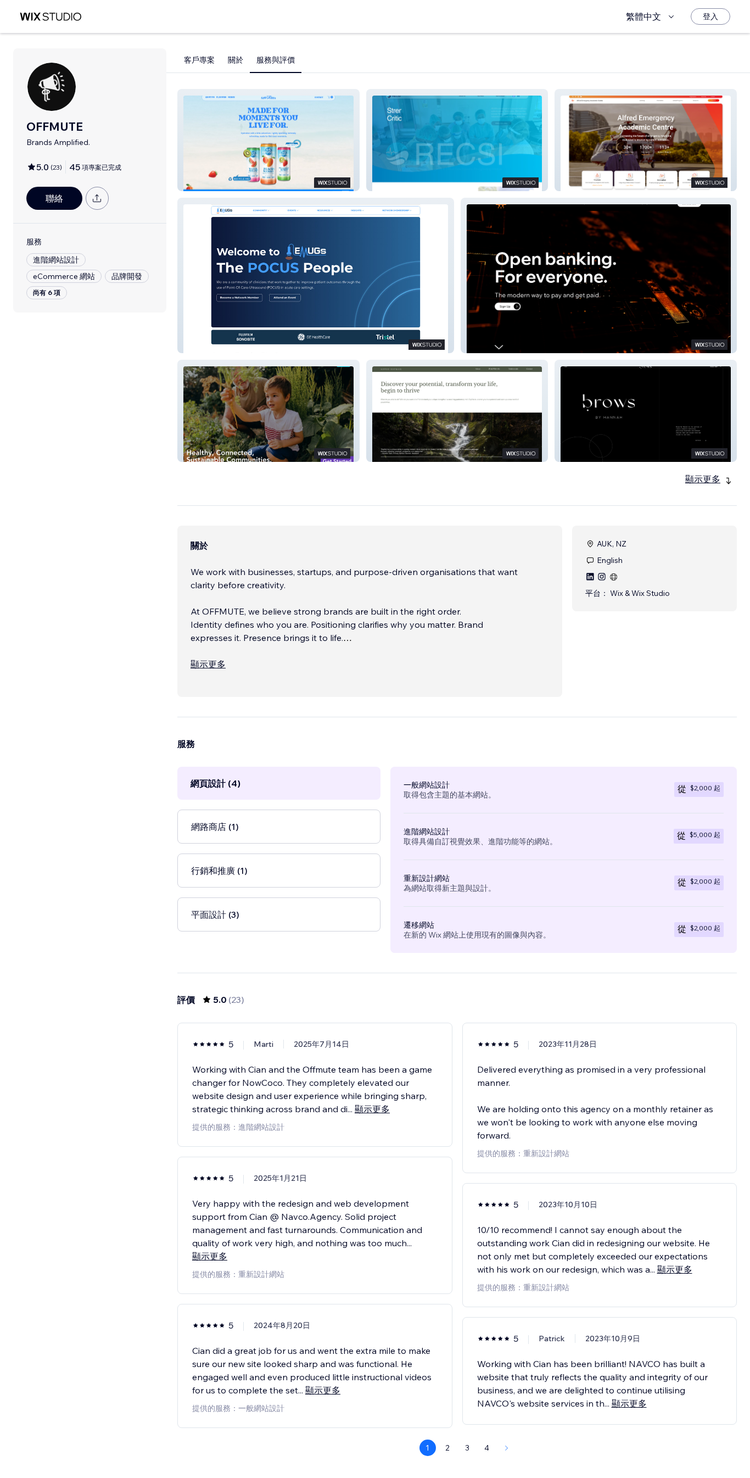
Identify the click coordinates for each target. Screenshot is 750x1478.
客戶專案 (199, 60)
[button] (268, 140)
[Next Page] (507, 1448)
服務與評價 (275, 60)
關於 (235, 60)
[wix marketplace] (50, 16)
